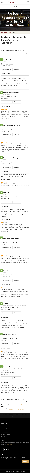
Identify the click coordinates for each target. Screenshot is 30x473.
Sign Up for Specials (5, 427)
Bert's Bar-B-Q (7, 60)
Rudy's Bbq (6, 192)
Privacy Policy (24, 414)
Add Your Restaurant (5, 430)
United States (4, 32)
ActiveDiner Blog (4, 432)
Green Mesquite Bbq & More (11, 238)
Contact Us (11, 414)
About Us (5, 414)
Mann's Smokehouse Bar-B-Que (12, 92)
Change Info (17, 69)
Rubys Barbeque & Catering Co (11, 125)
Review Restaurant (7, 69)
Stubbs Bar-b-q (7, 271)
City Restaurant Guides (5, 434)
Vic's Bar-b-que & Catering (10, 158)
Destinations (3, 425)
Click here (23, 404)
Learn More (9, 444)
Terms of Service (15, 416)
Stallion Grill (6, 367)
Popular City (15, 6)
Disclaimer (17, 414)
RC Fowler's (6, 303)
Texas (10, 32)
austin (14, 32)
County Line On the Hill (9, 334)
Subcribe (25, 461)
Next (26, 53)
